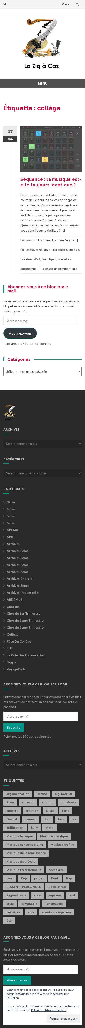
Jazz (61, 819)
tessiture (13, 912)
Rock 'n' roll (57, 887)
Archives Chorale (19, 578)
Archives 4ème (18, 558)
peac (9, 878)
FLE (9, 648)
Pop (24, 878)
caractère (60, 249)
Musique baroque (19, 836)
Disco (50, 810)
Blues (10, 802)
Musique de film (62, 844)
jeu (74, 819)
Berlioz (42, 794)
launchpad (48, 259)
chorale (47, 802)
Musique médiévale (20, 861)
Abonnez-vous (20, 333)
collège (73, 249)
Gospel (11, 819)
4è (41, 249)
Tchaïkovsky (54, 904)
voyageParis (16, 669)
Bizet (48, 249)
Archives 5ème (18, 565)
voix (31, 912)
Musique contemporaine (24, 844)
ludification (15, 827)
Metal (49, 827)
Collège (12, 634)
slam (37, 895)
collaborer (68, 802)
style (10, 904)
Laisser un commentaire (60, 268)
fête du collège (19, 641)
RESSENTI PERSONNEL (23, 887)
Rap (69, 878)
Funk (65, 810)
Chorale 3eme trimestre (25, 627)
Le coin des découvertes (26, 655)
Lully (34, 827)
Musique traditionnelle (23, 870)
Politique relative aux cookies (48, 1010)
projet (39, 878)
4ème (11, 509)
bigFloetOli (63, 794)
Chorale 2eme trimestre (25, 620)
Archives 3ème (18, 551)
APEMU (12, 530)
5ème (11, 516)
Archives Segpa (63, 240)
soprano (55, 895)
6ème (11, 523)
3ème (11, 502)
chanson (28, 802)
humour (30, 819)
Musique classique (54, 836)
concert (12, 810)
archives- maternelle (23, 592)
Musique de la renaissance (26, 853)
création (26, 259)
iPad (37, 259)
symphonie (29, 904)
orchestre (56, 870)
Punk (55, 878)
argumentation (17, 794)
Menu (65, 4)
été (9, 920)
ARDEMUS (14, 599)
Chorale (13, 606)
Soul (71, 895)
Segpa (11, 662)
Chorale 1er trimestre (23, 613)
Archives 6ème (18, 572)
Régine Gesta (16, 895)
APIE (10, 537)
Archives (44, 240)
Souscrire (13, 727)
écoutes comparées (56, 912)
